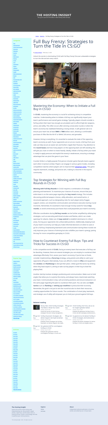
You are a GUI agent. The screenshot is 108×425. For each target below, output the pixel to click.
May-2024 (15, 349)
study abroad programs (18, 297)
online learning (16, 269)
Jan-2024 (15, 334)
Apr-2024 (15, 355)
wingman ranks (80, 167)
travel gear (15, 192)
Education (15, 51)
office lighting (16, 209)
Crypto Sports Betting (18, 235)
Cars (14, 62)
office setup (16, 197)
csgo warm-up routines (18, 314)
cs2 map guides (16, 274)
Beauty (14, 76)
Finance (15, 58)
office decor (16, 157)
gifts (14, 159)
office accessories (17, 205)
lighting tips (15, 180)
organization (16, 224)
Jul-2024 (15, 332)
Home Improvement (17, 47)
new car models (16, 291)
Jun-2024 (15, 378)
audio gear (15, 102)
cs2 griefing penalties (18, 301)
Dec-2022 (15, 361)
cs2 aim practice (17, 284)
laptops (15, 199)
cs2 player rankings (17, 307)
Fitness (14, 66)
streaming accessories (18, 169)
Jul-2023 (15, 359)
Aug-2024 (15, 346)
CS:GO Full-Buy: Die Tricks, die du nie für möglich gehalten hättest (83, 307)
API (14, 241)
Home (37, 36)
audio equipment (17, 134)
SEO (14, 77)
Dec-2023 (15, 338)
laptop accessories (17, 112)
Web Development (17, 74)
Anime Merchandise (17, 119)
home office (16, 87)
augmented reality (17, 310)
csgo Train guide (17, 288)
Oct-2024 (15, 376)
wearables (15, 186)
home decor (16, 136)
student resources (17, 114)
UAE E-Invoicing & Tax (18, 243)
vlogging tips (16, 188)
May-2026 (15, 384)
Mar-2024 (15, 374)
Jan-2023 (15, 351)
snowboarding (16, 272)
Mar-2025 (15, 387)
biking (14, 161)
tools (14, 152)
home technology (17, 117)
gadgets (15, 123)
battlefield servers (17, 286)
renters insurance (17, 305)
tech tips (15, 140)
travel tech (15, 222)
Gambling (15, 83)
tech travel (15, 154)
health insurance (17, 267)
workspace (15, 106)
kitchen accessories (17, 201)
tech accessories (17, 104)
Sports (14, 55)
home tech (15, 226)
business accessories (18, 214)
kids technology (16, 165)
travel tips (15, 211)
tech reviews (16, 121)
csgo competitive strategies (19, 308)
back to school (16, 163)
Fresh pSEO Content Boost (19, 233)
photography (16, 100)
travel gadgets (16, 115)
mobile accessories (17, 178)
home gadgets (16, 203)
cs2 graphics (16, 270)
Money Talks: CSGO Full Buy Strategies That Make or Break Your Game (52, 307)
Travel (14, 60)
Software (15, 68)
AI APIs (15, 108)
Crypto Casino (16, 96)
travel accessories (17, 142)
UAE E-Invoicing (16, 239)
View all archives (17, 389)
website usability (17, 276)
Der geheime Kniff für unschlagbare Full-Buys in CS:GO (51, 327)
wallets (14, 218)
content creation (17, 212)
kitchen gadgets (16, 195)
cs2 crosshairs (16, 293)
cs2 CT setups (16, 299)
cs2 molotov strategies (18, 295)
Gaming (42, 36)
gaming (15, 174)
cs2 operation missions (18, 303)
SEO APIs (15, 81)
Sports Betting (16, 230)
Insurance (15, 49)
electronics (15, 93)
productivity (16, 129)
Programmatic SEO (17, 79)
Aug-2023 (15, 368)
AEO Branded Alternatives (19, 231)
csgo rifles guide (17, 312)
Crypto (14, 228)
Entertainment (16, 45)
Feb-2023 (15, 366)
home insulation (16, 265)
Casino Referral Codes (18, 245)
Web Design (16, 57)
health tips (15, 182)
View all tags (16, 318)
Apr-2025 (15, 385)
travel (14, 184)
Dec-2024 (15, 380)
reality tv (15, 263)
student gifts (16, 176)
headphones (16, 216)
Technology (15, 64)
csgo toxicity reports (17, 289)
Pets (14, 43)
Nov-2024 (15, 342)
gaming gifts (16, 167)
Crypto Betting (16, 237)
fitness (14, 155)
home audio (16, 131)
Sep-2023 (15, 363)
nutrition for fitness (17, 316)
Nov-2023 (15, 336)
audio (14, 95)
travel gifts (15, 193)
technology (15, 98)
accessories (16, 127)
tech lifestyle (16, 220)
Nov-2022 (15, 357)
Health (14, 72)
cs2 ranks (15, 278)
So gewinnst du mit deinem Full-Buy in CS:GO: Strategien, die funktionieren (84, 317)
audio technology (17, 91)
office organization (17, 171)
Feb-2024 (15, 340)
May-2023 (15, 365)
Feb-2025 (15, 382)
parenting (15, 148)
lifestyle (15, 133)
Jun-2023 (15, 370)
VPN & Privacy (16, 247)
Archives (43, 411)
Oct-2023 (15, 347)
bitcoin (14, 280)
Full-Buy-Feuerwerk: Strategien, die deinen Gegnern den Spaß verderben (52, 317)
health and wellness (17, 173)
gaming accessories (17, 138)
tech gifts (15, 190)
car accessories (16, 85)
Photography (16, 70)
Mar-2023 (15, 344)
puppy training (16, 261)
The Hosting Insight (54, 15)
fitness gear (16, 146)
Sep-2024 (15, 353)
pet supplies (16, 144)
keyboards (15, 207)
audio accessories (17, 150)
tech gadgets (16, 89)
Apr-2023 (15, 372)
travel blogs (16, 282)
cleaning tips (16, 125)
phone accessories (17, 110)
